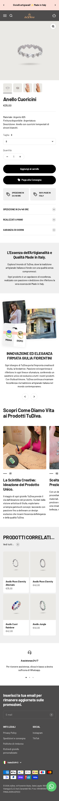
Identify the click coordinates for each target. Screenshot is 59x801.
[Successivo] (55, 5)
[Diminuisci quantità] (7, 157)
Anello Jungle (39, 624)
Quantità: (7, 150)
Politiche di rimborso (13, 743)
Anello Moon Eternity (43, 581)
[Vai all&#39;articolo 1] (7, 88)
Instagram (38, 732)
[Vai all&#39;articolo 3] (27, 88)
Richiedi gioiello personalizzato (11, 751)
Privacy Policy (10, 732)
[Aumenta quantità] (20, 157)
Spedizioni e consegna (14, 738)
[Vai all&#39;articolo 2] (17, 88)
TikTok (36, 738)
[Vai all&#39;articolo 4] (37, 88)
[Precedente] (3, 5)
